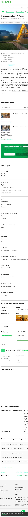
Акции (16, 492)
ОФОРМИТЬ (9, 154)
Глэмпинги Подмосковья (20, 499)
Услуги (13, 22)
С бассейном (19, 472)
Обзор (2, 22)
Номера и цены (8, 22)
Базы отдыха (19, 475)
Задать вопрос (8, 467)
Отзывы (17, 22)
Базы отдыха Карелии (20, 497)
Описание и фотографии (6, 122)
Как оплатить (18, 489)
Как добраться (23, 22)
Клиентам (17, 484)
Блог (16, 494)
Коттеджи (3, 472)
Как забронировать (20, 487)
